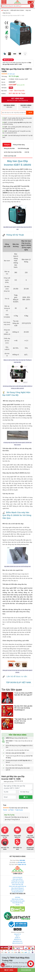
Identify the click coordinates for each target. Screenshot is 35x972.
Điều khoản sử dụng (17, 899)
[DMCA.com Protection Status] (17, 908)
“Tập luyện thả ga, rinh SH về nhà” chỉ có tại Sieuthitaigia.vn (23, 721)
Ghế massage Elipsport (17, 890)
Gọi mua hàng (14, 860)
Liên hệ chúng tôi (17, 877)
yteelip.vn (17, 937)
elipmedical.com (17, 941)
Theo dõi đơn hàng (17, 902)
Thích (12, 810)
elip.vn (17, 936)
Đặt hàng (9, 970)
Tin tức (17, 904)
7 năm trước (19, 810)
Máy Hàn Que (6, 13)
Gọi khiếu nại (14, 862)
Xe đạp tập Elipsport (17, 891)
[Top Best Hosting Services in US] (17, 916)
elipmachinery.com (17, 943)
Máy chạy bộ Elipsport (17, 888)
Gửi (26, 797)
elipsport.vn (17, 934)
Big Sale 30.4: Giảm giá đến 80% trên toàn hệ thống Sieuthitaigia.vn (23, 708)
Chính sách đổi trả (17, 879)
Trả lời (5, 810)
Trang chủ (6, 10)
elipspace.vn (17, 939)
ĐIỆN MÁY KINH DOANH (17, 10)
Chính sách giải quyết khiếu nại (17, 886)
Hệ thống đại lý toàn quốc (17, 901)
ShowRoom (26, 970)
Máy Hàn (28, 10)
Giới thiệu (17, 897)
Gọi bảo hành (13, 864)
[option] (5, 54)
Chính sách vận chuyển (17, 882)
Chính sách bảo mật (17, 884)
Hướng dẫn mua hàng (17, 881)
